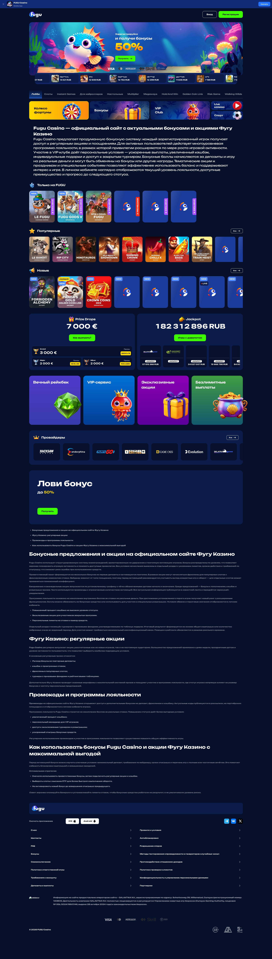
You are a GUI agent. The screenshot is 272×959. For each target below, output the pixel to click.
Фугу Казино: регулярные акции (50, 535)
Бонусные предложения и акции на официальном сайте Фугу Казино (70, 530)
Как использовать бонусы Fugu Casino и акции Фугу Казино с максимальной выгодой (79, 545)
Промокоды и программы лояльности (52, 540)
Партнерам (146, 886)
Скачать (264, 4)
